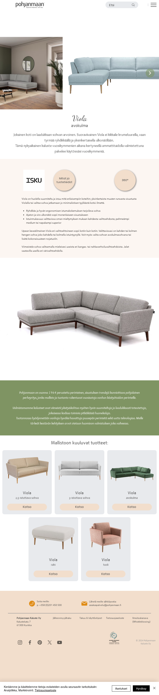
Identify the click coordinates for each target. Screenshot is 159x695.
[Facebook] (30, 642)
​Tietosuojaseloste (115, 618)
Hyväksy (141, 688)
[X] (50, 642)
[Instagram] (20, 642)
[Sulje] (154, 688)
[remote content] (79, 319)
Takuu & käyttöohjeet (91, 618)
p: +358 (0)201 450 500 (49, 605)
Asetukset (121, 688)
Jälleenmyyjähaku (62, 618)
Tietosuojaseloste (45, 690)
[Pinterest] (40, 642)
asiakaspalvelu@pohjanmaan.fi (105, 605)
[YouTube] (59, 642)
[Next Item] (150, 73)
